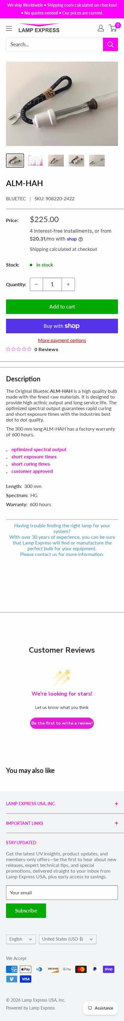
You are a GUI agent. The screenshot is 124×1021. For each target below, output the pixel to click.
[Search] (110, 44)
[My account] (101, 28)
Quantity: (16, 284)
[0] (113, 28)
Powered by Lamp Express (30, 1007)
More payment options (62, 340)
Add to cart (62, 306)
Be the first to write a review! (62, 723)
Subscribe (26, 910)
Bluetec (16, 198)
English (15, 939)
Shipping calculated (50, 249)
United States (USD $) (62, 939)
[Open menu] (9, 28)
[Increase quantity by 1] (68, 284)
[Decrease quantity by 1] (36, 284)
